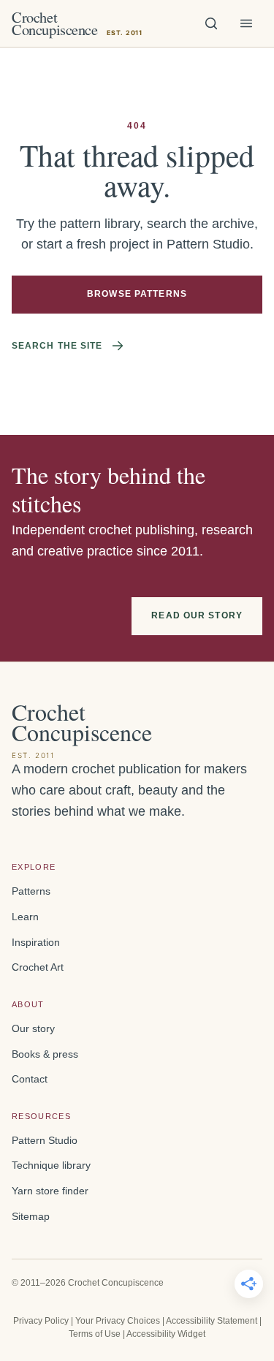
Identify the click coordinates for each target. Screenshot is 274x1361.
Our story (33, 1028)
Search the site (57, 346)
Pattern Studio (44, 1140)
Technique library (51, 1165)
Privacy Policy (41, 1321)
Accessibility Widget (165, 1334)
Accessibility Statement (211, 1321)
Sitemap (31, 1216)
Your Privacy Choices (117, 1321)
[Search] (211, 23)
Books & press (45, 1054)
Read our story (197, 615)
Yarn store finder (50, 1191)
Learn (25, 916)
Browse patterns (137, 294)
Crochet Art (38, 967)
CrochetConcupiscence (77, 23)
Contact (29, 1079)
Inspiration (36, 942)
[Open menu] (246, 23)
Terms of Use (95, 1334)
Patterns (31, 891)
